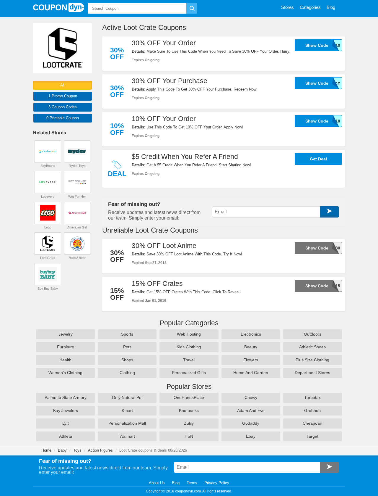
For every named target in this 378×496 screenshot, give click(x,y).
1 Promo (62, 96)
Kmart (127, 410)
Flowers (250, 359)
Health (65, 359)
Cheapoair (312, 423)
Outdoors (312, 334)
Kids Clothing (189, 346)
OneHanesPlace (189, 397)
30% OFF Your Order (164, 42)
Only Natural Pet (127, 397)
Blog (176, 483)
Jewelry (65, 334)
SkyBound (47, 166)
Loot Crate (47, 258)
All (62, 85)
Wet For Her (77, 196)
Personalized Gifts (189, 372)
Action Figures (100, 450)
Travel (189, 359)
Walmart (127, 436)
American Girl (77, 227)
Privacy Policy (216, 483)
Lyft (65, 423)
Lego (47, 227)
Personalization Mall (127, 423)
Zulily (189, 423)
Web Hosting (189, 334)
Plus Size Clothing (312, 359)
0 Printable (62, 118)
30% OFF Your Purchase (169, 80)
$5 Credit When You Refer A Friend (185, 156)
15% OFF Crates (157, 283)
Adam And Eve (251, 410)
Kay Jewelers (65, 410)
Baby (62, 450)
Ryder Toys (77, 166)
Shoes (127, 359)
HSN (189, 436)
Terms (192, 483)
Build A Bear (77, 258)
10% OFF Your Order (164, 118)
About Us (157, 483)
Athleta (65, 436)
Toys (77, 450)
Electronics (251, 334)
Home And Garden (250, 372)
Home (46, 450)
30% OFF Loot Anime (164, 245)
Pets (127, 346)
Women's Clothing (65, 372)
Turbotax (312, 397)
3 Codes (62, 107)
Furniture (65, 346)
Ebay (250, 436)
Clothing (127, 372)
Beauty (250, 346)
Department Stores (312, 372)
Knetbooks (189, 410)
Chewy (251, 397)
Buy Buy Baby (48, 288)
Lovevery (48, 196)
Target (312, 436)
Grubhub (312, 410)
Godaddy (250, 423)
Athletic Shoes (312, 346)
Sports (127, 334)
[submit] (191, 8)
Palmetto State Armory (66, 397)
